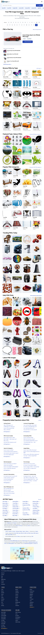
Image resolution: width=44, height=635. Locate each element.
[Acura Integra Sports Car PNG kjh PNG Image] (12, 38)
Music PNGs (16, 515)
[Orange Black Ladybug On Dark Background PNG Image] (27, 321)
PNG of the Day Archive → (37, 29)
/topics (36, 531)
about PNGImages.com (14, 540)
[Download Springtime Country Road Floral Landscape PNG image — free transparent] (27, 160)
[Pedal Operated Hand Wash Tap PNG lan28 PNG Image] (27, 249)
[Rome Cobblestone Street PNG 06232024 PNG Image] (7, 311)
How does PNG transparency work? (10, 442)
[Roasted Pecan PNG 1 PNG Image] (7, 288)
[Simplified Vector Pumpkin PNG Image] (7, 321)
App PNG (39, 8)
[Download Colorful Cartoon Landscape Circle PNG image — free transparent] (27, 140)
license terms (24, 540)
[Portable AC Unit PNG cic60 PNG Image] (7, 249)
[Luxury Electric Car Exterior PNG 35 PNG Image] (17, 249)
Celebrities (31, 602)
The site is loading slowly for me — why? (31, 479)
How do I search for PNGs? (8, 450)
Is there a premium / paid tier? (9, 477)
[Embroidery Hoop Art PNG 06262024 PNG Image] (27, 239)
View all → (40, 499)
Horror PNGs (26, 503)
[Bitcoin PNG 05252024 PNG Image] (36, 350)
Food (2, 595)
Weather (31, 605)
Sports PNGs (6, 513)
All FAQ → (40, 420)
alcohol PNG (21, 8)
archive (28, 525)
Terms (2, 582)
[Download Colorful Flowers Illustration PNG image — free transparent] (7, 140)
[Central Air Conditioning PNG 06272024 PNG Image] (36, 258)
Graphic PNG (15, 8)
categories (9, 522)
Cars (2, 602)
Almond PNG (27, 8)
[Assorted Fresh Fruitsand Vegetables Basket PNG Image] (17, 311)
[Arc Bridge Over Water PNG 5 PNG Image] (17, 239)
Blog (2, 576)
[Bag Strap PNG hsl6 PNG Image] (17, 403)
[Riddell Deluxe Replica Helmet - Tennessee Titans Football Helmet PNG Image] (27, 301)
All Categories (18, 617)
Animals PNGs (6, 505)
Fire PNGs (3, 625)
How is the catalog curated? (9, 491)
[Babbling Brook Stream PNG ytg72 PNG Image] (17, 278)
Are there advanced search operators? (10, 451)
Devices (17, 595)
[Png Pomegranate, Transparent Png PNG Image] (17, 321)
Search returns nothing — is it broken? (30, 480)
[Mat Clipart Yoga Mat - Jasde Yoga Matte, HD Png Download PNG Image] (17, 341)
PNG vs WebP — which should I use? (10, 439)
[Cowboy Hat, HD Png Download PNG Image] (27, 341)
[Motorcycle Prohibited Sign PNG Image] (27, 311)
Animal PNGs (3, 618)
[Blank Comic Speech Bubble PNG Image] (7, 350)
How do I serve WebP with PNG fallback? (11, 466)
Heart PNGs (3, 623)
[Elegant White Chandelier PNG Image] (36, 341)
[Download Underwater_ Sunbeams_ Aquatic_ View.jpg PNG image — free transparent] (27, 150)
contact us (35, 543)
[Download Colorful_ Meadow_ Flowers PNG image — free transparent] (36, 150)
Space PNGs (36, 505)
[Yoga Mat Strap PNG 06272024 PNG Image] (7, 364)
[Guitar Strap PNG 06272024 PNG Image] (27, 403)
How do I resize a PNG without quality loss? (31, 454)
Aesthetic (17, 605)
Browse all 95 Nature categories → (36, 134)
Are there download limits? (8, 479)
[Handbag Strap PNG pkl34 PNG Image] (36, 373)
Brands (17, 597)
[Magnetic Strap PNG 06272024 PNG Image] (36, 383)
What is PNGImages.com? (8, 425)
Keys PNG (3, 8)
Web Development (7, 461)
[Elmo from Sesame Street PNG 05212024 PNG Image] (17, 331)
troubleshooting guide (28, 543)
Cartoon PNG (32, 533)
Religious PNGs (36, 512)
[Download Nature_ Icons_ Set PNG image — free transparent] (17, 140)
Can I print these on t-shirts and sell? (30, 429)
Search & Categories (8, 448)
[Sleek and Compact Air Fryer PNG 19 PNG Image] (17, 413)
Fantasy (31, 595)
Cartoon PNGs (3, 615)
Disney (31, 589)
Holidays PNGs (16, 506)
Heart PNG (21, 533)
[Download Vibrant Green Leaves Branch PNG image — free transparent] (36, 160)
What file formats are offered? (29, 439)
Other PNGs (6, 501)
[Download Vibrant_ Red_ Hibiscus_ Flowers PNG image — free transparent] (17, 160)
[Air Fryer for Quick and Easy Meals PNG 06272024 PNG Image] (36, 413)
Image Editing (26, 448)
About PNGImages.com (9, 486)
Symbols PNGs (6, 512)
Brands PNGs (16, 513)
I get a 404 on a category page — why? (30, 477)
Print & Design (27, 461)
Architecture (32, 591)
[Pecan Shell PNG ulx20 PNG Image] (36, 249)
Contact (2, 574)
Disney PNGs (26, 512)
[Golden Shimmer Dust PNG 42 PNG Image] (27, 258)
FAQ (2, 577)
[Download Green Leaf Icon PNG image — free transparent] (7, 160)
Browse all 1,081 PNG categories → (36, 167)
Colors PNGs (6, 510)
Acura (24, 38)
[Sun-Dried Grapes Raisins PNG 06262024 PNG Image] (36, 239)
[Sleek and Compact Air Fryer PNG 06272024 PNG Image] (27, 413)
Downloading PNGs (28, 435)
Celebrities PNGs (36, 510)
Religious (31, 603)
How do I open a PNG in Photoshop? (30, 450)
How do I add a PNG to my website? (10, 463)
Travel (2, 603)
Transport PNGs (26, 514)
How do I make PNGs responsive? (10, 468)
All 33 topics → (39, 68)
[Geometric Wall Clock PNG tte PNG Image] (17, 258)
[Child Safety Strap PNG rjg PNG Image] (17, 383)
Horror (17, 603)
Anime (7, 531)
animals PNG (34, 8)
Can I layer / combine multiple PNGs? (30, 455)
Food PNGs (5, 508)
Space (31, 597)
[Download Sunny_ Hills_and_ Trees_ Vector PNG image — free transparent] (17, 150)
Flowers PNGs (16, 510)
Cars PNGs (29, 38)
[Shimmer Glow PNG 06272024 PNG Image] (7, 258)
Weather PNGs (36, 513)
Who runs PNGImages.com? (9, 488)
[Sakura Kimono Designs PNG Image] (17, 350)
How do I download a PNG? (28, 437)
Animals (10, 531)
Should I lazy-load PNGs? (8, 465)
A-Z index (18, 536)
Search (17, 620)
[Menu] (42, 2)
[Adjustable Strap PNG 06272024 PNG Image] (36, 403)
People (17, 600)
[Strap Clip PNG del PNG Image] (27, 364)
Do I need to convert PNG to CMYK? (30, 465)
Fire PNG (24, 533)
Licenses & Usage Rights (29, 423)
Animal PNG (10, 534)
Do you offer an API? (7, 480)
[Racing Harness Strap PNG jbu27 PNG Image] (36, 364)
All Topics (17, 615)
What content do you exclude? (9, 493)
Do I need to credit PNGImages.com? (30, 426)
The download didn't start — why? (30, 442)
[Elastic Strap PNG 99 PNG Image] (17, 393)
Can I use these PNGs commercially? (30, 425)
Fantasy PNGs (36, 503)
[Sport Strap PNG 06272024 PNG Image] (7, 403)
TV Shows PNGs (36, 506)
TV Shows (31, 599)
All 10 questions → (7, 431)
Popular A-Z (18, 618)
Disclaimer (3, 584)
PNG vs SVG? (6, 440)
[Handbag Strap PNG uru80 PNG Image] (7, 383)
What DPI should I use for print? (29, 463)
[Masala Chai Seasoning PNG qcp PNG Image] (17, 288)
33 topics (14, 522)
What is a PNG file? (7, 429)
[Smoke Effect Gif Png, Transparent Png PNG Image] (7, 331)
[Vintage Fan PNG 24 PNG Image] (17, 268)
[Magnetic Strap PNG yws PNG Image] (7, 393)
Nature (27, 531)
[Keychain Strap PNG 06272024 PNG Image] (17, 373)
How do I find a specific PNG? (9, 428)
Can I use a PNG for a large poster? (30, 468)
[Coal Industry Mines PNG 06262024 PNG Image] (36, 268)
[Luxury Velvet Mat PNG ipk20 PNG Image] (27, 288)
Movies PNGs (16, 505)
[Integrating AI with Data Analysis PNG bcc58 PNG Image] (36, 288)
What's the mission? (7, 490)
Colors (2, 597)
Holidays (17, 591)
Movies (21, 531)
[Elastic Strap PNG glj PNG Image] (27, 393)
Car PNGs (3, 620)
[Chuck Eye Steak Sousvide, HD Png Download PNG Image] (36, 321)
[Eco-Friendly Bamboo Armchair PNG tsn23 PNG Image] (7, 239)
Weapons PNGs (36, 501)
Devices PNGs (16, 512)
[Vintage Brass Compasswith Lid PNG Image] (27, 331)
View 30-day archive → (7, 64)
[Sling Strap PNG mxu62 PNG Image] (27, 373)
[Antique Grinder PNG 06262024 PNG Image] (27, 268)
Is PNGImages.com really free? (9, 426)
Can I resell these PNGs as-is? (29, 428)
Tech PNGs (35, 508)
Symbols (2, 599)
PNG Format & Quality (8, 435)
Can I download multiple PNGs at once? (31, 440)
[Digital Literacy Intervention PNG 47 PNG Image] (7, 268)
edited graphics (11, 543)
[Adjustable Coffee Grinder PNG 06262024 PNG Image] (36, 278)
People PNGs (26, 501)
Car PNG (28, 533)
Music (17, 599)
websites (30, 542)
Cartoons (17, 592)
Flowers (17, 594)
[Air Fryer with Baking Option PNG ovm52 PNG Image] (7, 413)
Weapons (31, 594)
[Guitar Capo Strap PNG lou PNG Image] (7, 373)
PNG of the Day (19, 525)
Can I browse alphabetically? (9, 454)
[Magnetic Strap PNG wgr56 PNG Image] (27, 383)
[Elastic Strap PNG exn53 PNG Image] (36, 393)
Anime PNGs (6, 506)
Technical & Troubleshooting (30, 474)
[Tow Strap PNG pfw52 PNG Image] (17, 364)
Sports (24, 531)
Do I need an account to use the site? (10, 476)
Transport (31, 592)
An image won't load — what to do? (30, 476)
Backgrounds (18, 602)
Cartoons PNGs (16, 508)
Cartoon (13, 531)
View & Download (28, 41)
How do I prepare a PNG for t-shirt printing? (31, 466)
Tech (31, 600)
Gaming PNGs (16, 501)
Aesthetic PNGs (26, 508)
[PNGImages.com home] (20, 2)
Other (2, 589)
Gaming (17, 531)
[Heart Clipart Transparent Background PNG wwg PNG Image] (36, 331)
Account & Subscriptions (9, 474)
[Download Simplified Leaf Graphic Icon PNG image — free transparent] (36, 140)
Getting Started (7, 423)
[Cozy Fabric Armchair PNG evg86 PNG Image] (7, 278)
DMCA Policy (3, 579)
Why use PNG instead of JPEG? (9, 437)
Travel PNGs (16, 503)
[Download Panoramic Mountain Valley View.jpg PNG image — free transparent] (7, 150)
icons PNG (9, 8)
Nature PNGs (6, 503)
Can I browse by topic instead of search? (11, 453)
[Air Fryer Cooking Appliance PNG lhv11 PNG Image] (27, 278)
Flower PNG (16, 533)
